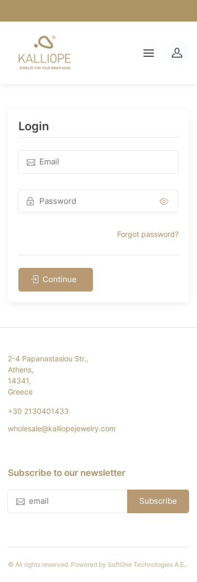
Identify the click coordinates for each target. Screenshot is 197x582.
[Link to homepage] (44, 53)
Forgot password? (148, 234)
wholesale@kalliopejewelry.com (62, 428)
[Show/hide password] (164, 201)
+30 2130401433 (38, 411)
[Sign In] (177, 52)
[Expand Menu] (149, 53)
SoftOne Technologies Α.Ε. (146, 564)
